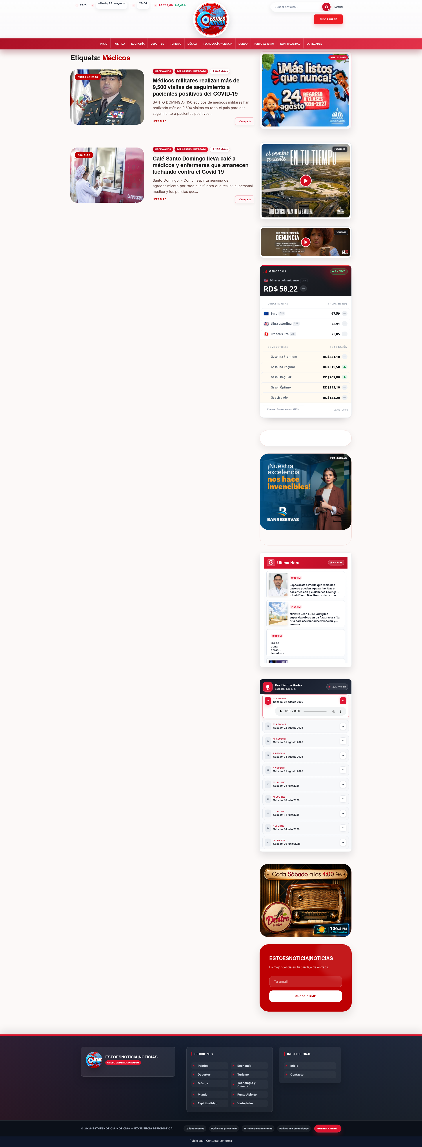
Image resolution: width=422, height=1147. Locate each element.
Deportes (157, 43)
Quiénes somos (195, 1128)
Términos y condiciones (258, 1128)
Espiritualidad (290, 43)
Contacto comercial (219, 1140)
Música (192, 43)
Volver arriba (327, 1128)
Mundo (243, 43)
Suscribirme (305, 996)
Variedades (314, 43)
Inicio (103, 43)
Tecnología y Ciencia (217, 43)
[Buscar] (326, 7)
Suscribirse (328, 19)
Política (119, 43)
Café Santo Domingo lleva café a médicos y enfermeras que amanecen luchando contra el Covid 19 (201, 164)
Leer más (159, 121)
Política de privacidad (224, 1128)
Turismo (175, 43)
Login (339, 6)
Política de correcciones (294, 1128)
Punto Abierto (264, 43)
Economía (138, 43)
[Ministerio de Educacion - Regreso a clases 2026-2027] (305, 90)
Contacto (297, 1074)
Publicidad (197, 1140)
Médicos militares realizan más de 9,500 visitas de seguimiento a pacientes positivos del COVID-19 (196, 86)
